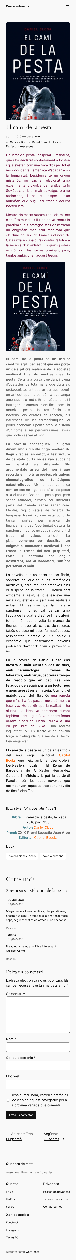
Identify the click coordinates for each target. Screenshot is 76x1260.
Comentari (15, 994)
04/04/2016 (15, 904)
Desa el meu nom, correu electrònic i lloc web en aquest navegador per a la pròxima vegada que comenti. (39, 1100)
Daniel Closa (40, 142)
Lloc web (13, 1076)
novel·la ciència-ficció (22, 856)
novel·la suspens (53, 856)
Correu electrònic (20, 1058)
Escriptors (12, 146)
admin (36, 136)
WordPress (32, 1251)
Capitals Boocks (20, 142)
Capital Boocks (45, 838)
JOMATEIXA (16, 899)
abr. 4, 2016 (13, 136)
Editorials (55, 142)
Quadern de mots (17, 6)
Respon (11, 928)
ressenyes (26, 146)
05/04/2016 (15, 939)
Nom (11, 1039)
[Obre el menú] (67, 6)
